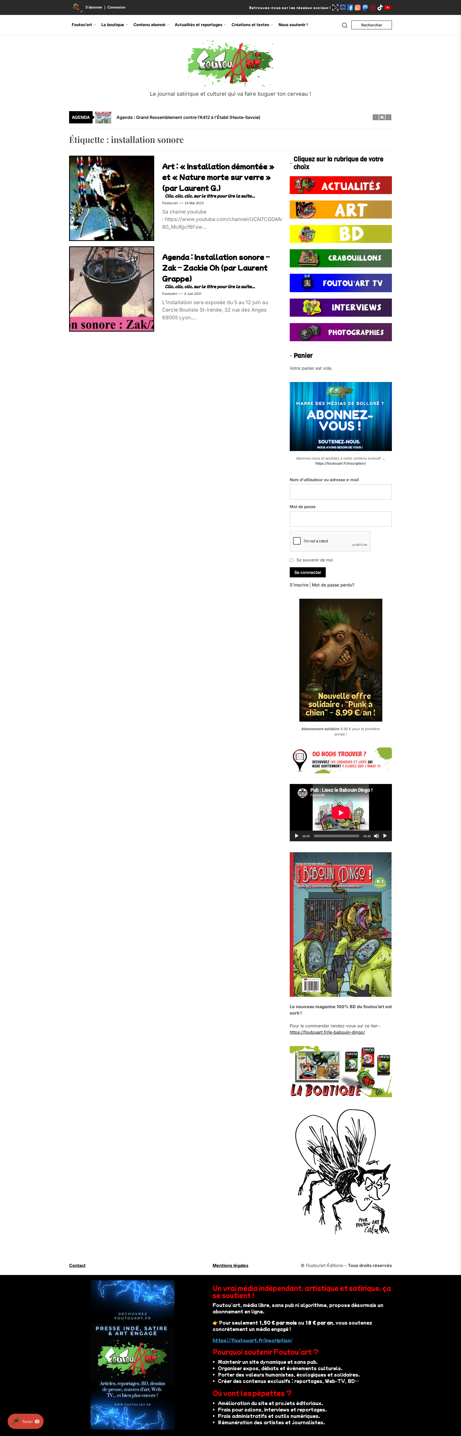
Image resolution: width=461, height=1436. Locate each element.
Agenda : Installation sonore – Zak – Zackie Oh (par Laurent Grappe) (216, 267)
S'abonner (93, 7)
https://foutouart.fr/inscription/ (340, 463)
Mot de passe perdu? (333, 585)
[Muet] (376, 836)
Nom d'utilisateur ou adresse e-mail (324, 479)
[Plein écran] (385, 836)
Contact (77, 1265)
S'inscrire (299, 585)
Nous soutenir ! (293, 24)
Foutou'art (170, 203)
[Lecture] (296, 836)
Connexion (116, 7)
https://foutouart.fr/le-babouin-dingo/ (327, 1032)
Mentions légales (230, 1265)
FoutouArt (169, 294)
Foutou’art (82, 24)
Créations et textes (250, 24)
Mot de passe (303, 506)
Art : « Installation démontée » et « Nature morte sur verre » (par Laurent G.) (218, 176)
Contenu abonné (149, 24)
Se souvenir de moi (314, 559)
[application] (341, 813)
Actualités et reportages (198, 24)
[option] (234, 117)
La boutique (112, 24)
